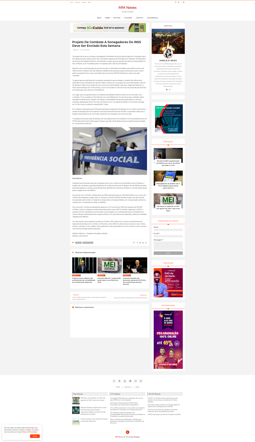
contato (84, 2)
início (71, 2)
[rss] (178, 2)
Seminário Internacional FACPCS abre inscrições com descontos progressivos (124, 404)
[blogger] (130, 381)
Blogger (137, 437)
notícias (116, 18)
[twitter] (119, 381)
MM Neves (128, 7)
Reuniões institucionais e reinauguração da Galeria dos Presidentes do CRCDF (164, 405)
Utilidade (128, 18)
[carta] (169, 90)
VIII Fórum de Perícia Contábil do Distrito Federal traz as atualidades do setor (163, 410)
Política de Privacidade (29, 432)
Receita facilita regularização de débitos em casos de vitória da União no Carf (168, 163)
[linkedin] (125, 381)
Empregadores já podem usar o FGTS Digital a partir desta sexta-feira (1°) (168, 186)
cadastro (76, 275)
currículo (77, 2)
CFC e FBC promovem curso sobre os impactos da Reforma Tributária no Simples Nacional (127, 409)
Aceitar (35, 436)
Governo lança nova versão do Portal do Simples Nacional (94, 420)
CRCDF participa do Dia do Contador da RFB (164, 414)
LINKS (137, 387)
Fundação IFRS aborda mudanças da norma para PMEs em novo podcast (126, 399)
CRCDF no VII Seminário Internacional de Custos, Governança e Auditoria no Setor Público (163, 400)
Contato (139, 18)
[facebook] (176, 2)
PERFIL (118, 387)
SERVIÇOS (128, 387)
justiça (78, 242)
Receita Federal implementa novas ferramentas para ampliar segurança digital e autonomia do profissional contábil (93, 411)
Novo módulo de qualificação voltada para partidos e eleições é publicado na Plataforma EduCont (127, 421)
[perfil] (167, 90)
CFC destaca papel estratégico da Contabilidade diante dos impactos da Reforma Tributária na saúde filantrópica (127, 414)
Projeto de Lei (88, 242)
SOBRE (107, 18)
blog (89, 2)
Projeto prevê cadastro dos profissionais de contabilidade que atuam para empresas (83, 280)
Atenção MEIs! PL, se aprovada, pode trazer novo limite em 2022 (109, 280)
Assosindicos (152, 18)
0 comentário (86, 50)
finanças (101, 275)
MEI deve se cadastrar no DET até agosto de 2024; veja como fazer (168, 208)
